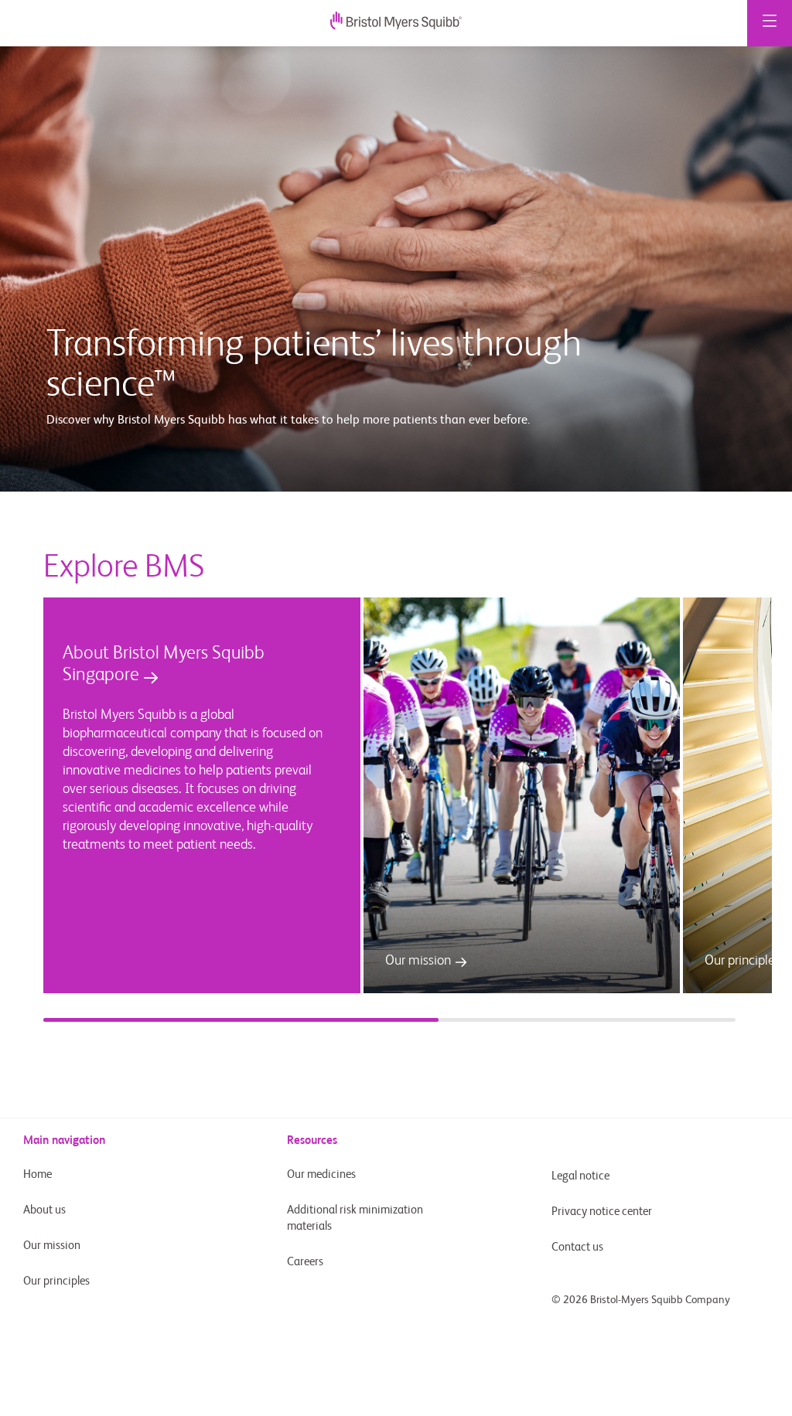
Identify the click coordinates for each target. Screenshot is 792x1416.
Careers (305, 1262)
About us (44, 1210)
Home (37, 1174)
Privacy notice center (601, 1211)
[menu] (769, 23)
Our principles (56, 1281)
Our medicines (321, 1174)
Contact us (577, 1247)
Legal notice (580, 1176)
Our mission (51, 1245)
